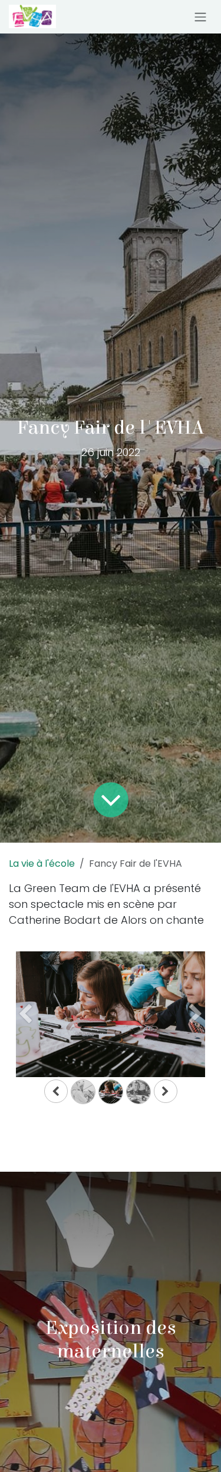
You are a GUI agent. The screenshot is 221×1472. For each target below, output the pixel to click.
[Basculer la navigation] (200, 17)
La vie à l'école (42, 863)
